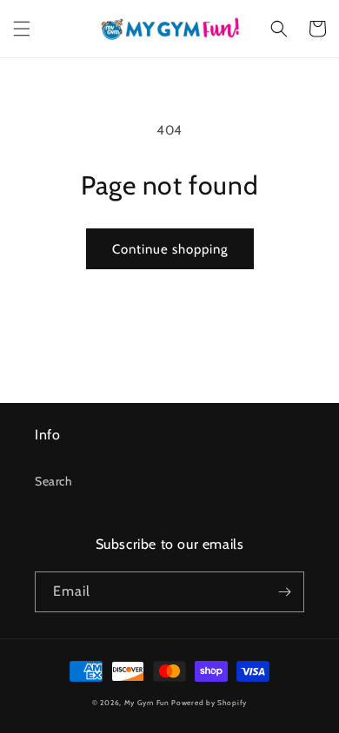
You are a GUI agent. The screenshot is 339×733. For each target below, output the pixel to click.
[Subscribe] (284, 591)
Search (54, 481)
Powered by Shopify (209, 702)
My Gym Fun (147, 702)
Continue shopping (170, 249)
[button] (22, 29)
